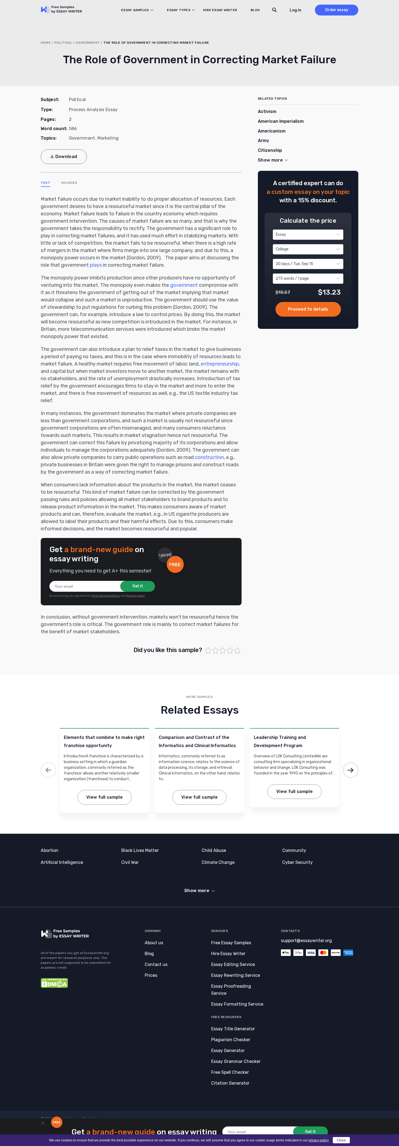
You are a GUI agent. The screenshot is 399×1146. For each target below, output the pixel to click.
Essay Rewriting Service (235, 975)
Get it (137, 586)
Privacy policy (136, 595)
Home (46, 43)
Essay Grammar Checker (236, 1061)
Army (263, 140)
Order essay (336, 10)
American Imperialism (281, 121)
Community (294, 850)
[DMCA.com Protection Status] (54, 986)
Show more (196, 890)
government (184, 285)
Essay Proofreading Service (231, 990)
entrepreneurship (220, 364)
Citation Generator (230, 1083)
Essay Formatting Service (237, 1004)
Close (341, 1140)
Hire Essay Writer (220, 10)
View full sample (104, 797)
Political (63, 43)
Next (350, 770)
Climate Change (218, 862)
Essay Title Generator (233, 1028)
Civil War (130, 862)
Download (66, 156)
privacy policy (319, 1140)
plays (96, 265)
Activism (267, 111)
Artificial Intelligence (62, 862)
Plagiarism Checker (230, 1039)
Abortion (49, 850)
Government (88, 43)
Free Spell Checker (230, 1072)
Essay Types (178, 10)
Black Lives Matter (140, 850)
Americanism (272, 131)
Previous (48, 770)
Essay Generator (228, 1050)
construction (209, 457)
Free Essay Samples (231, 942)
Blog (255, 10)
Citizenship (270, 150)
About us (154, 942)
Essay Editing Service (233, 964)
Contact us (156, 964)
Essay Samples (135, 10)
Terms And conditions (106, 595)
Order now (308, 309)
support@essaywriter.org (306, 940)
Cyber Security (297, 862)
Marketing (108, 138)
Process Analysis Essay (93, 109)
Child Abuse (214, 850)
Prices (151, 975)
